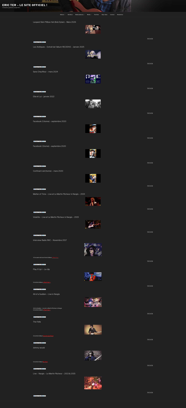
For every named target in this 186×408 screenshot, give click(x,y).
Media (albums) (79, 14)
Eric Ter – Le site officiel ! (24, 5)
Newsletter (120, 14)
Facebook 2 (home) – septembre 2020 (49, 121)
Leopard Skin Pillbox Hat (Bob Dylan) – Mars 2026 (54, 22)
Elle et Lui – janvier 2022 (43, 96)
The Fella (37, 322)
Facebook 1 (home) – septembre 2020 (49, 146)
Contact (112, 14)
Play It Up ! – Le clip (41, 269)
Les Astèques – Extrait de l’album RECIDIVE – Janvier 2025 (58, 47)
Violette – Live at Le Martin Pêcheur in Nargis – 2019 (56, 217)
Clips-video (104, 14)
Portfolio (96, 14)
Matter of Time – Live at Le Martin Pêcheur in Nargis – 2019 (59, 194)
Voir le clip (150, 38)
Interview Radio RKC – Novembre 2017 (50, 240)
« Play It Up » (55, 257)
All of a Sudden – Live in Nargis (46, 294)
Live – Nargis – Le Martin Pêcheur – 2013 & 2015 (54, 373)
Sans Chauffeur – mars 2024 (45, 72)
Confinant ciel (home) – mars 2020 (48, 171)
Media (88, 14)
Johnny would (39, 348)
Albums (62, 14)
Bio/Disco (70, 14)
